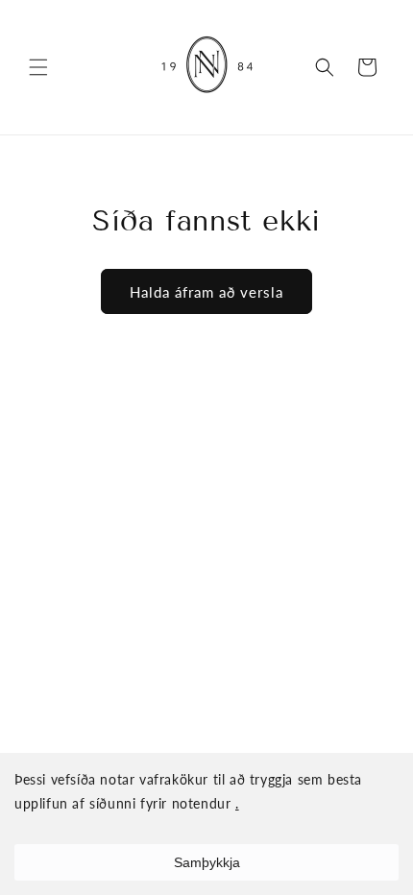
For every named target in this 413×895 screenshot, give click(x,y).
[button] (38, 67)
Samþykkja (207, 862)
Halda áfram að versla (206, 292)
